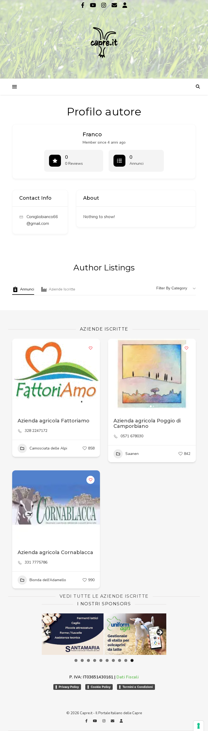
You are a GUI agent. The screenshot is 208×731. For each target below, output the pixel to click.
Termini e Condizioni (137, 687)
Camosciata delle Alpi (48, 448)
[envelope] (115, 5)
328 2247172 (36, 430)
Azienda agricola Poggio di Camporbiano (147, 423)
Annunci (27, 289)
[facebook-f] (83, 5)
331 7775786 (36, 562)
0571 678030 (132, 436)
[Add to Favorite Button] (90, 348)
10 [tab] (132, 660)
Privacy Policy (69, 687)
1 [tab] (75, 660)
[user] (124, 5)
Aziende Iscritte (62, 289)
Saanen (132, 453)
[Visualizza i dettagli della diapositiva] (66, 634)
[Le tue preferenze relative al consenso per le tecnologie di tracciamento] (198, 726)
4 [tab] (94, 660)
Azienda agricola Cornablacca (55, 552)
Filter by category (171, 288)
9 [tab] (125, 660)
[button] (19, 374)
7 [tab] (113, 660)
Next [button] (159, 633)
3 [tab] (88, 660)
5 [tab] (100, 660)
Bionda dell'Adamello (48, 580)
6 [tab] (107, 660)
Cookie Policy (100, 687)
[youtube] (94, 5)
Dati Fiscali (127, 677)
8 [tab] (119, 660)
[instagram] (104, 5)
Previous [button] (48, 633)
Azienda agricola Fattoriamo (53, 421)
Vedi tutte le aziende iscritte (104, 596)
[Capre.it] (104, 38)
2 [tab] (82, 660)
